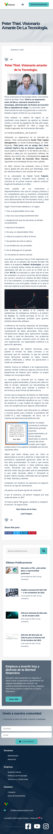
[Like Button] (6, 59)
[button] (22, 4)
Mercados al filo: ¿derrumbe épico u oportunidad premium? (33, 571)
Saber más (14, 699)
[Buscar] (43, 551)
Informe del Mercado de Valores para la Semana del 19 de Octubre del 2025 (33, 637)
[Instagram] (46, 826)
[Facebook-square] (28, 826)
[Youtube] (37, 826)
